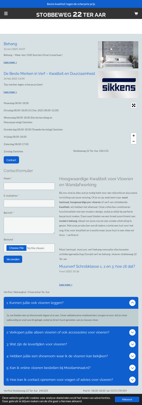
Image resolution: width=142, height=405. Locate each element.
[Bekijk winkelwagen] (136, 13)
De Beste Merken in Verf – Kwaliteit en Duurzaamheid (49, 73)
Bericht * (9, 212)
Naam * (8, 178)
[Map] (105, 123)
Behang (10, 44)
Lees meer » (10, 62)
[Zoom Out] (133, 141)
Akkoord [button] (127, 399)
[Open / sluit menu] (6, 13)
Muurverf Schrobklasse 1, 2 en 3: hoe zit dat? (97, 266)
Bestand (8, 239)
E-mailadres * (11, 195)
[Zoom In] (133, 135)
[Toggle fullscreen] (133, 105)
